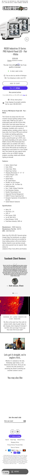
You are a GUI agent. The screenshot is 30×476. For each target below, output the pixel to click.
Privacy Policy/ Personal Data (15, 445)
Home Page (13, 440)
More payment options (15, 92)
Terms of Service (15, 447)
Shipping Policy (15, 442)
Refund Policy (21, 440)
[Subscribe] (24, 421)
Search (7, 440)
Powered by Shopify (22, 463)
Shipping (9, 60)
